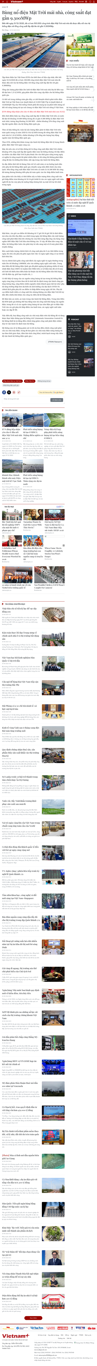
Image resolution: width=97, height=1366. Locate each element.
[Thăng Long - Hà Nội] (86, 2)
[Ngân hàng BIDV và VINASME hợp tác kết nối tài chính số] (53, 1067)
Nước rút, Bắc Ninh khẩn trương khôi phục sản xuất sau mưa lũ (19, 802)
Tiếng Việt (53, 1)
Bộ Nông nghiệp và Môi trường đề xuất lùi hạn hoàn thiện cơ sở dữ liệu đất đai (79, 108)
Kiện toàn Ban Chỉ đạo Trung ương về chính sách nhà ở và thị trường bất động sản (20, 635)
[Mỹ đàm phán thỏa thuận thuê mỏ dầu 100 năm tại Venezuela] (53, 1088)
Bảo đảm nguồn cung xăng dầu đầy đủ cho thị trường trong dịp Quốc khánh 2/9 (21, 918)
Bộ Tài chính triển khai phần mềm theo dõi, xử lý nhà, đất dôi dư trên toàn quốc (20, 1133)
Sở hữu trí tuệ (42, 1335)
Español (71, 1)
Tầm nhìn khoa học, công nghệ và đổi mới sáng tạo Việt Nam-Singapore (19, 897)
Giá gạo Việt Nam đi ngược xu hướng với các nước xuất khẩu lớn (80, 98)
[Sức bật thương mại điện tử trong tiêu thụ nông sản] (88, 347)
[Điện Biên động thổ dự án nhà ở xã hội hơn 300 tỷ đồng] (53, 1301)
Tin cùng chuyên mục (15, 604)
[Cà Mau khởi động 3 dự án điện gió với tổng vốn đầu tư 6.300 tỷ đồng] (53, 1185)
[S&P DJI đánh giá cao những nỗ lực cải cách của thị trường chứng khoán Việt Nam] (53, 1018)
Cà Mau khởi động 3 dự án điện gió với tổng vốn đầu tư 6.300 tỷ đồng (19, 1181)
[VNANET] (57, 1328)
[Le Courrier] (27, 1328)
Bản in (14, 392)
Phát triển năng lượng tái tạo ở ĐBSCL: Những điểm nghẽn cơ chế (33, 433)
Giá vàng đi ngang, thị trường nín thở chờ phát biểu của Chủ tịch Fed (19, 970)
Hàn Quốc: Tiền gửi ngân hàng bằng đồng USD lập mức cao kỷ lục (18, 1205)
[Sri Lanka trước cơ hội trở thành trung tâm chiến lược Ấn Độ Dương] (53, 782)
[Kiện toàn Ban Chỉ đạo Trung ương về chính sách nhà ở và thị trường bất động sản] (53, 638)
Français (64, 1)
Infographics (76, 175)
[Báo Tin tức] (69, 1328)
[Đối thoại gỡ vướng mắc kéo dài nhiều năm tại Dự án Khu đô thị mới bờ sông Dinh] (53, 947)
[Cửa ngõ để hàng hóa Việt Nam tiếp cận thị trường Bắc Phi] (53, 687)
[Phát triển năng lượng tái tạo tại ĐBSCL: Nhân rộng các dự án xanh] (33, 466)
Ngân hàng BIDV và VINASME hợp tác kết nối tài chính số (19, 1063)
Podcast (75, 319)
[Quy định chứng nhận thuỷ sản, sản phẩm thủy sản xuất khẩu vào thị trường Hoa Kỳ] (53, 755)
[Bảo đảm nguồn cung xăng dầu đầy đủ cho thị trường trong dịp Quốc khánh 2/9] (53, 922)
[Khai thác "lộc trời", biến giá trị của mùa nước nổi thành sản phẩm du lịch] (53, 1233)
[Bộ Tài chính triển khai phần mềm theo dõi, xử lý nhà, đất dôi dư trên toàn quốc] (53, 1137)
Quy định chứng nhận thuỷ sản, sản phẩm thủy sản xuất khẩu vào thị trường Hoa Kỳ (20, 752)
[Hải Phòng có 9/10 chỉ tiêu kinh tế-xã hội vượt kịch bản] (53, 711)
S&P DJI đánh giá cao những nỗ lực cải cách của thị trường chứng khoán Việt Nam (20, 1015)
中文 (76, 1)
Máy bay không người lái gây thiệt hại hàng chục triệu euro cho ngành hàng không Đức (74, 363)
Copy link (19, 392)
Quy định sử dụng (53, 1335)
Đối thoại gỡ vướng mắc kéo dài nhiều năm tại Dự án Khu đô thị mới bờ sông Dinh (19, 944)
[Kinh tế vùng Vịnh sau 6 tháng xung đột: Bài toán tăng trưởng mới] (53, 733)
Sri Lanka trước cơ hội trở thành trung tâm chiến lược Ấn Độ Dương (20, 778)
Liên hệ (69, 1338)
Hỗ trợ (67, 1335)
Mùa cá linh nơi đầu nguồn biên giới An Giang (20, 1157)
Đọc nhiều (74, 61)
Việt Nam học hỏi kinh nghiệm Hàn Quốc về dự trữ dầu (18, 659)
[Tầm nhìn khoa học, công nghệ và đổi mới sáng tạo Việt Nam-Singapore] (53, 901)
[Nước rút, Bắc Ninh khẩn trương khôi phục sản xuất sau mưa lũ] (53, 806)
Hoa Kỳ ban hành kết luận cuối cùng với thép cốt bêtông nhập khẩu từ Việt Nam (80, 66)
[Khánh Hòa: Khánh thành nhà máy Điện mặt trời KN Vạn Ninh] (12, 466)
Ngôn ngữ (74, 1335)
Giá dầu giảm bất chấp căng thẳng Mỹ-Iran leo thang (20, 1038)
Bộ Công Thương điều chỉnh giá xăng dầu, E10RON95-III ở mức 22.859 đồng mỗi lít (79, 78)
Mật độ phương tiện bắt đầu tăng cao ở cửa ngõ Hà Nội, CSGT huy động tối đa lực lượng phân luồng (80, 275)
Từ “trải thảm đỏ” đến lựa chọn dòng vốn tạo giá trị (21, 1253)
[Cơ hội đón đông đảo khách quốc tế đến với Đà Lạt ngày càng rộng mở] (53, 852)
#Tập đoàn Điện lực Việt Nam (12, 381)
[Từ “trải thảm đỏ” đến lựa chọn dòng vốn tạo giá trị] (53, 1257)
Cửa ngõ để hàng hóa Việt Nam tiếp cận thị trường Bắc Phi (20, 683)
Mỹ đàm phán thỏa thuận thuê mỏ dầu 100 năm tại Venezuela (20, 1084)
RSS (62, 1335)
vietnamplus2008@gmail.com (47, 1355)
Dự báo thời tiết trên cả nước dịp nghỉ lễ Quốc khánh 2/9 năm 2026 (80, 202)
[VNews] (49, 1328)
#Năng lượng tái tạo (44, 381)
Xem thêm (33, 1318)
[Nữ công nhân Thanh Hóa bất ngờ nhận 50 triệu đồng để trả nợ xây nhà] (53, 1279)
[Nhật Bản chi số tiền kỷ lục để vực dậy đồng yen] (53, 614)
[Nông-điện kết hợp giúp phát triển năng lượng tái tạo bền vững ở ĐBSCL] (54, 420)
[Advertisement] (33, 359)
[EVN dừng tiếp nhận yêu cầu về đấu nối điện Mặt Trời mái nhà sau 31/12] (33, 112)
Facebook (4, 392)
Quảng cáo (61, 1338)
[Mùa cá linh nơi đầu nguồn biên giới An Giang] (53, 1161)
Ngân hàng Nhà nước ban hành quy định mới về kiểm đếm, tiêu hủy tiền (20, 992)
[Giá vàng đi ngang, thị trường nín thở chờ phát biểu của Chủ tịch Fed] (53, 974)
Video (73, 216)
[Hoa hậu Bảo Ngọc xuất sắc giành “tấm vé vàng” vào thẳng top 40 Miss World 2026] (88, 327)
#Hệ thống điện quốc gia (11, 385)
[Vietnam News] (14, 1328)
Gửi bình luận (56, 400)
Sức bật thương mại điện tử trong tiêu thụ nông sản (74, 346)
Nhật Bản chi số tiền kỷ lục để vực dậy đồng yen (19, 610)
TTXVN (81, 1335)
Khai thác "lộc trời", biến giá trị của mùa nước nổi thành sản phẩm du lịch (20, 1229)
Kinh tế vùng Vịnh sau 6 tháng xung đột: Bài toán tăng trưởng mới (20, 729)
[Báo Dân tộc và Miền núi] (82, 1328)
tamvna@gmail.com (40, 1350)
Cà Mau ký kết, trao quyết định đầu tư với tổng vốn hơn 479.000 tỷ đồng (19, 1109)
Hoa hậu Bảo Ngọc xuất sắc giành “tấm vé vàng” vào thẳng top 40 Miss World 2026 (74, 328)
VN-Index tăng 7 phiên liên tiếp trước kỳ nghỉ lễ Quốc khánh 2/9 (20, 872)
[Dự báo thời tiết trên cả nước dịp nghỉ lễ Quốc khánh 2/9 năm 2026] (80, 187)
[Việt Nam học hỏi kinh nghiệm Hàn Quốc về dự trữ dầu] (53, 663)
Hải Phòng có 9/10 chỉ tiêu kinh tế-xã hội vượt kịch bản (19, 707)
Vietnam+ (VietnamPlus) (17, 1)
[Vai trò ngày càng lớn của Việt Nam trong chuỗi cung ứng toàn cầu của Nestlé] (53, 828)
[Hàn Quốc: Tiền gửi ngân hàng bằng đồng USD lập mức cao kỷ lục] (53, 1209)
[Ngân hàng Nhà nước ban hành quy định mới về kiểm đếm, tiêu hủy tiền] (53, 996)
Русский (81, 1)
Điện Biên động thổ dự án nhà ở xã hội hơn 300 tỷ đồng (19, 1297)
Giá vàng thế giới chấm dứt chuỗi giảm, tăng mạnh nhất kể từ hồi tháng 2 (79, 88)
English (59, 1)
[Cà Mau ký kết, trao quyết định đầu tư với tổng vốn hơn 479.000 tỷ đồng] (53, 1113)
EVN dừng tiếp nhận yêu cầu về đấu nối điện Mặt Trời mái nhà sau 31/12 (12, 433)
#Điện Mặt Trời (29, 381)
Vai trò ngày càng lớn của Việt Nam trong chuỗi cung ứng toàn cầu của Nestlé (21, 824)
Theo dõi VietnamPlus (45, 392)
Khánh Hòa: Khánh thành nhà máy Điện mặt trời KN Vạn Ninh (11, 478)
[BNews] (92, 1328)
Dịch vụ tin (88, 1335)
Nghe (73, 336)
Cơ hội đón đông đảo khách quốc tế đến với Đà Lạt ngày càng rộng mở (20, 848)
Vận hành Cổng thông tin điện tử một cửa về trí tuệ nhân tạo (79, 241)
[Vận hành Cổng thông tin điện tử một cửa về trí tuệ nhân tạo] (80, 227)
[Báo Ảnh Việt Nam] (40, 1328)
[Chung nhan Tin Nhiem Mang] (84, 1342)
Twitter (9, 392)
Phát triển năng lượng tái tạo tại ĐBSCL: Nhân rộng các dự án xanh (33, 479)
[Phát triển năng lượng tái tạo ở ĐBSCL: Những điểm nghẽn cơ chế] (33, 420)
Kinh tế (5, 7)
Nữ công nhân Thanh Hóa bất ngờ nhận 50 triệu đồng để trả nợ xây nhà (20, 1275)
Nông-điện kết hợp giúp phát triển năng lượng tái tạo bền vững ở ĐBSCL (54, 433)
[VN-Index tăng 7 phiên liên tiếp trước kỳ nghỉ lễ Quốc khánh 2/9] (53, 877)
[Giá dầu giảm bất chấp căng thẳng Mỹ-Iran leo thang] (53, 1043)
